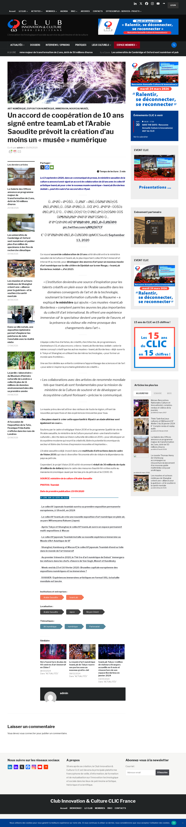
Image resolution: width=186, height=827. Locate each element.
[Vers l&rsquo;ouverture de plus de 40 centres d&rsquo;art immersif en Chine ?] (53, 651)
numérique (73, 626)
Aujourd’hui (142, 393)
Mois (169, 393)
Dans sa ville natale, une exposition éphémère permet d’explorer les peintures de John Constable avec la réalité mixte (20, 335)
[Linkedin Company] (135, 3)
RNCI (73, 11)
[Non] (182, 823)
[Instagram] (152, 3)
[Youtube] (158, 3)
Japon (72, 612)
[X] (141, 3)
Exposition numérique (40, 108)
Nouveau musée (78, 108)
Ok (174, 823)
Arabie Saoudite (51, 612)
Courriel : (130, 766)
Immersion (61, 108)
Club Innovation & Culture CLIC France (93, 801)
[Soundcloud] (164, 3)
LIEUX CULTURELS (100, 44)
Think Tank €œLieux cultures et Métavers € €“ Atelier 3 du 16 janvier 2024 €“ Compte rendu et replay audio (163, 423)
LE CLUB (22, 11)
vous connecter (28, 733)
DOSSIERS (35, 44)
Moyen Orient (92, 612)
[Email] (52, 167)
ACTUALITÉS (16, 44)
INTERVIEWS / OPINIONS (58, 44)
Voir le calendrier (140, 136)
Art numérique (16, 108)
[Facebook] (147, 3)
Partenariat (94, 626)
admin (20, 147)
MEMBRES (50, 11)
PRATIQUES (80, 44)
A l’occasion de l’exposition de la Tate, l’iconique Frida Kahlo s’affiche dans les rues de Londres (21, 428)
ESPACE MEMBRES (126, 44)
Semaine (158, 393)
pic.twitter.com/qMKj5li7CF (83, 227)
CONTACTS (98, 11)
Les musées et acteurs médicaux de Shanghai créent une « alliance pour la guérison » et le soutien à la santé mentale (19, 288)
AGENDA (64, 11)
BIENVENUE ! (76, 808)
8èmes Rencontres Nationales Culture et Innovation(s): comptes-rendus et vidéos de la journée (162, 405)
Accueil (12, 11)
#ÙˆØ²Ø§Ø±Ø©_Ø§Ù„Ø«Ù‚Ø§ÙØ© (92, 222)
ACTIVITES (35, 11)
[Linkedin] (16, 767)
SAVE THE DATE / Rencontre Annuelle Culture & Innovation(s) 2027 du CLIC (157, 127)
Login (173, 5)
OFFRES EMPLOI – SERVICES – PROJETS (122, 11)
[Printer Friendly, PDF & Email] (14, 151)
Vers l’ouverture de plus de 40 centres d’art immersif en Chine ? (53, 665)
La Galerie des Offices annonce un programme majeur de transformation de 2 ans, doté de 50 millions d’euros (21, 197)
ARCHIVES (85, 11)
